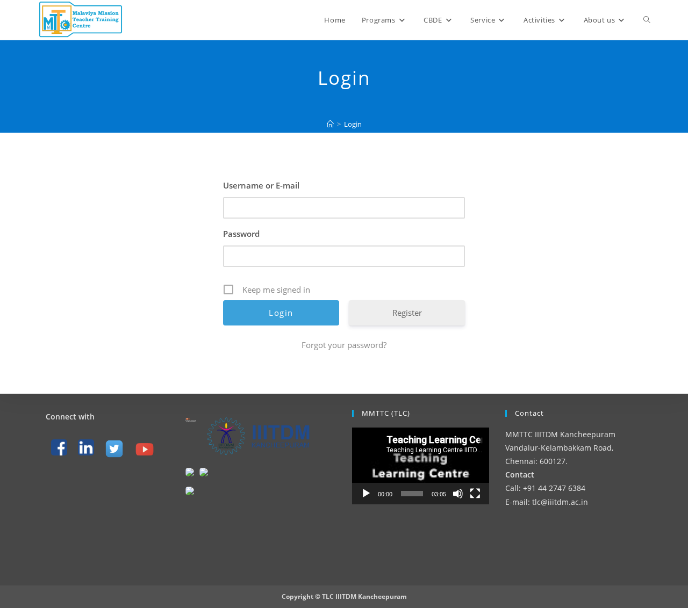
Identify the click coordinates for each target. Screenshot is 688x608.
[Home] (330, 124)
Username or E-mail (261, 185)
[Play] (366, 493)
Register (407, 312)
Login (353, 124)
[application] (420, 466)
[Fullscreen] (475, 493)
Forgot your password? (344, 344)
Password (241, 233)
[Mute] (458, 493)
